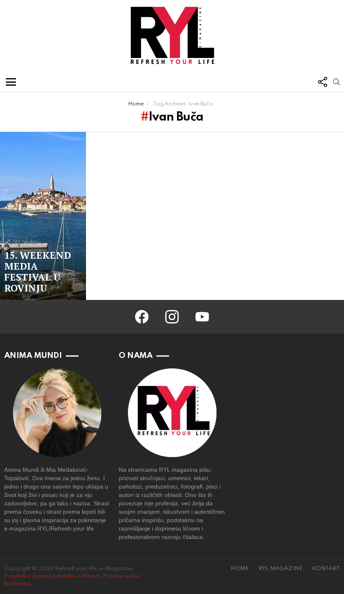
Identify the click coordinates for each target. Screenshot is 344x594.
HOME (240, 568)
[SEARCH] (336, 82)
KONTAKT (326, 568)
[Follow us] (322, 81)
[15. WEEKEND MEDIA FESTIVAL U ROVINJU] (43, 216)
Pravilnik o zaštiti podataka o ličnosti (51, 576)
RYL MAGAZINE (280, 568)
